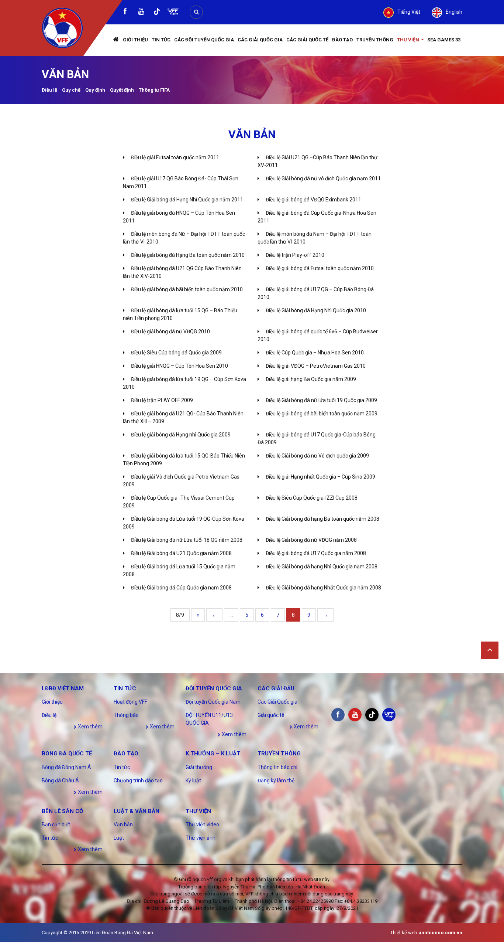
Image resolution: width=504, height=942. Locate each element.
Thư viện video (202, 824)
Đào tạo (342, 39)
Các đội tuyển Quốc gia (204, 39)
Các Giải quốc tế (307, 39)
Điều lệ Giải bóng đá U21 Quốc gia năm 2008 (181, 553)
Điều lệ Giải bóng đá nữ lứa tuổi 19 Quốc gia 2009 (321, 400)
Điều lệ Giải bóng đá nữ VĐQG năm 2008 (311, 540)
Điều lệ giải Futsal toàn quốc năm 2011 (175, 157)
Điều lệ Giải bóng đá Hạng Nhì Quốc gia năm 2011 (187, 200)
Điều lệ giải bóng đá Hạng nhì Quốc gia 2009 (181, 435)
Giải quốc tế (271, 715)
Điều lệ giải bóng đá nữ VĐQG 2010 (170, 331)
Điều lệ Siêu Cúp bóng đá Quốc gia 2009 (176, 353)
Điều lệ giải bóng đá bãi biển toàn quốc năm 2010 (187, 289)
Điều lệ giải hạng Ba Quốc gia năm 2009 (311, 379)
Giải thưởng (199, 767)
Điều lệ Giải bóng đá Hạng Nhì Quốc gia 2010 (316, 310)
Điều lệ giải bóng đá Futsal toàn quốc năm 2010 (320, 268)
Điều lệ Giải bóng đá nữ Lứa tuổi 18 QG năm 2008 (186, 540)
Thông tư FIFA (154, 90)
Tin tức (161, 39)
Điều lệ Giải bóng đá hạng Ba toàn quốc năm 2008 (322, 519)
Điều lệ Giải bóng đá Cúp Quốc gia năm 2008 (181, 588)
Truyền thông (374, 39)
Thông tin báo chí (277, 767)
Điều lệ (49, 90)
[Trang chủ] (116, 40)
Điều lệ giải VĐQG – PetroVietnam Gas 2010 (316, 366)
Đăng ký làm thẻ (276, 780)
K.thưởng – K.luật (213, 753)
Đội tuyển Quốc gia (214, 688)
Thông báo (126, 715)
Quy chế (71, 90)
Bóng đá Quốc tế (67, 753)
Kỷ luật (193, 780)
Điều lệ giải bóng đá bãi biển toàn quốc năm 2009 (321, 413)
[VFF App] (173, 12)
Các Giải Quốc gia (260, 39)
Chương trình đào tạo (138, 780)
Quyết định (122, 90)
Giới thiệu (135, 39)
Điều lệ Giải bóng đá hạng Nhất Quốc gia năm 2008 (323, 588)
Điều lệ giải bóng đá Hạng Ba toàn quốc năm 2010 (188, 255)
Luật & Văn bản (136, 811)
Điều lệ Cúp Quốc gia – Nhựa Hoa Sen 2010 (315, 353)
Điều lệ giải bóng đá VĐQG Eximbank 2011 (313, 200)
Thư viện (408, 39)
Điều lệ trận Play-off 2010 (295, 255)
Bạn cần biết (56, 824)
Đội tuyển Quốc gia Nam (213, 702)
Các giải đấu (276, 688)
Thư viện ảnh (200, 838)
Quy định (95, 90)
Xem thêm (90, 727)
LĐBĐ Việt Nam (63, 688)
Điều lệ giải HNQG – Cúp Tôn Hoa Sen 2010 (179, 366)
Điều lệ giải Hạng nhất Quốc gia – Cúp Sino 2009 (320, 477)
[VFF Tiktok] (156, 13)
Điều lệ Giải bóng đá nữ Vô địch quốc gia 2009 (317, 456)
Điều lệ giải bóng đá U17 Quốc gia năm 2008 (316, 553)
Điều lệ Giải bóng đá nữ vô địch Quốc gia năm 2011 (323, 178)
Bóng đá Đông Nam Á (66, 767)
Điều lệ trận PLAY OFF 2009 (162, 400)
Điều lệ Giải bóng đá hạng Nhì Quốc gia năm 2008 (321, 566)
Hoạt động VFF (130, 702)
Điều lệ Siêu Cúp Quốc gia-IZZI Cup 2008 (312, 498)
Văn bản (123, 824)
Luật (119, 838)
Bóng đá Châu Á (60, 780)
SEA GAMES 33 (443, 39)
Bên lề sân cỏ (62, 811)
